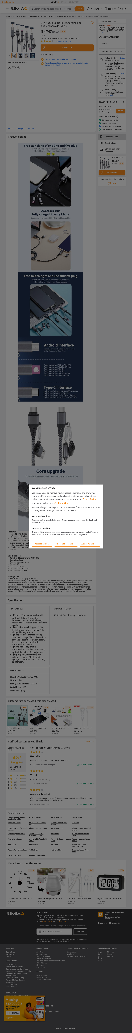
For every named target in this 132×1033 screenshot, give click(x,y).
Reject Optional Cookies (66, 544)
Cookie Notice (61, 503)
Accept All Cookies (89, 544)
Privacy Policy (89, 499)
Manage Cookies (42, 544)
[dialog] (66, 516)
